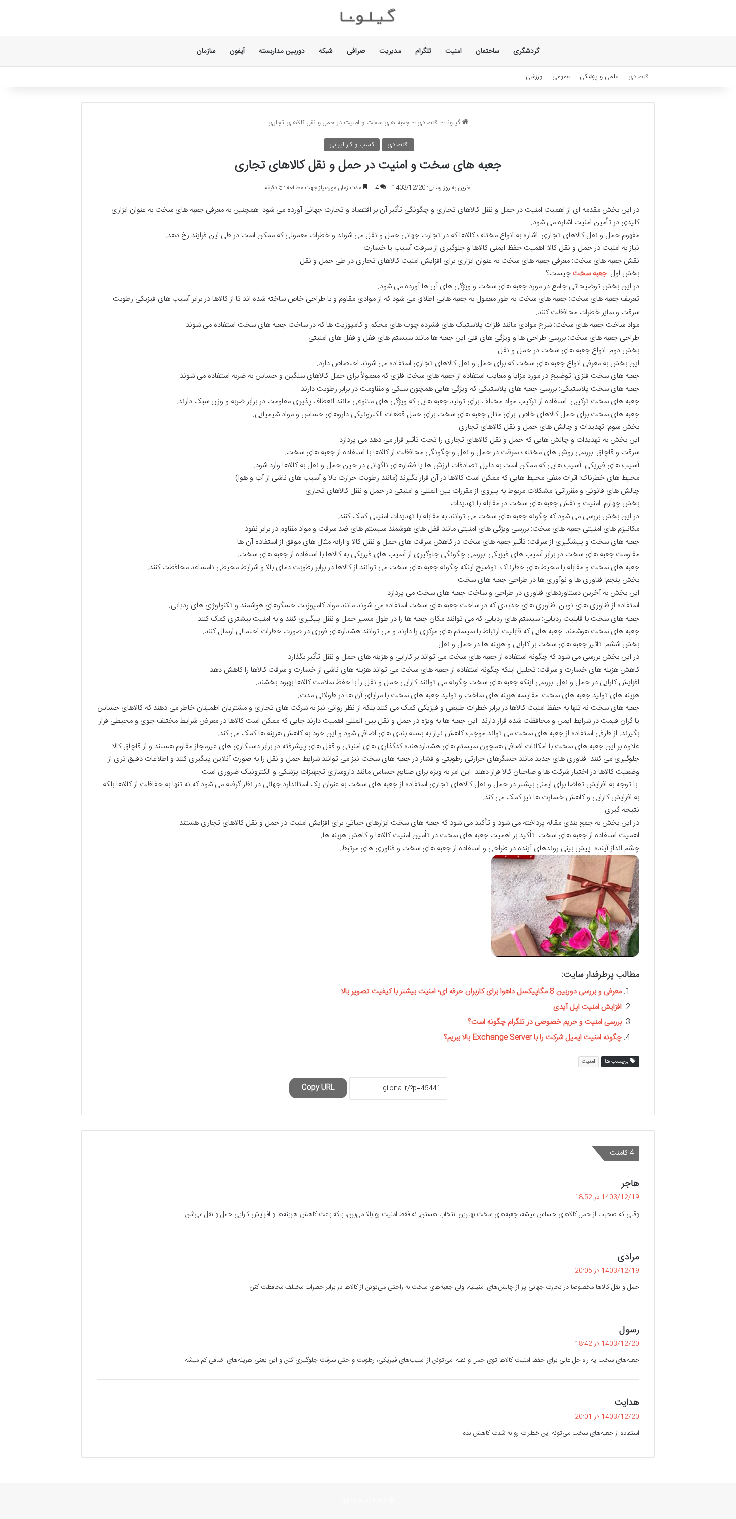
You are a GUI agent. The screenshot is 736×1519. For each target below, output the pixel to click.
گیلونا (454, 122)
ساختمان (487, 51)
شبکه (326, 51)
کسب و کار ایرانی (351, 144)
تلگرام (423, 51)
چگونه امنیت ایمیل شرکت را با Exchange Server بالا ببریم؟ (533, 1037)
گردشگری (526, 51)
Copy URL (318, 1088)
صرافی (356, 51)
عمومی (561, 76)
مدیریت (390, 51)
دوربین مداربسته (282, 51)
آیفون (237, 51)
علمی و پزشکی (599, 76)
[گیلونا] (368, 18)
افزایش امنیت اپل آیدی (587, 1007)
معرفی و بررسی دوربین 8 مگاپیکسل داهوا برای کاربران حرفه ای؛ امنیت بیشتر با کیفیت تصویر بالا (481, 991)
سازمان (206, 51)
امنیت (453, 51)
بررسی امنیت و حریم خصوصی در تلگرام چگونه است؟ (545, 1022)
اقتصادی (639, 76)
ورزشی (534, 76)
